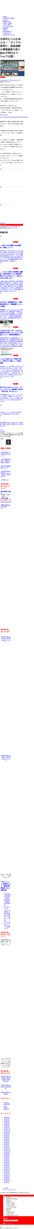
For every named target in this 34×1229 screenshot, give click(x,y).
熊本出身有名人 (10, 1212)
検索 (2, 438)
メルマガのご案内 (11, 1207)
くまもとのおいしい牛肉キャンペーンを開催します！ (7, 925)
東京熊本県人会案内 (12, 1198)
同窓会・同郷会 (10, 1203)
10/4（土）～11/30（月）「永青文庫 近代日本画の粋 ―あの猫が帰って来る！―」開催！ (7, 913)
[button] (20, 80)
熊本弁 (8, 1210)
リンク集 (5, 1188)
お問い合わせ (10, 1213)
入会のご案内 (10, 1205)
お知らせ (2, 223)
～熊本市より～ (5, 479)
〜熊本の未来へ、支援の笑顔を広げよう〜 (6, 454)
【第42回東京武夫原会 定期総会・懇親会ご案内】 (6, 460)
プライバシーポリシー (9, 1189)
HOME (8, 1197)
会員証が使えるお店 (12, 1215)
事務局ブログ (10, 1202)
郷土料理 (8, 1208)
